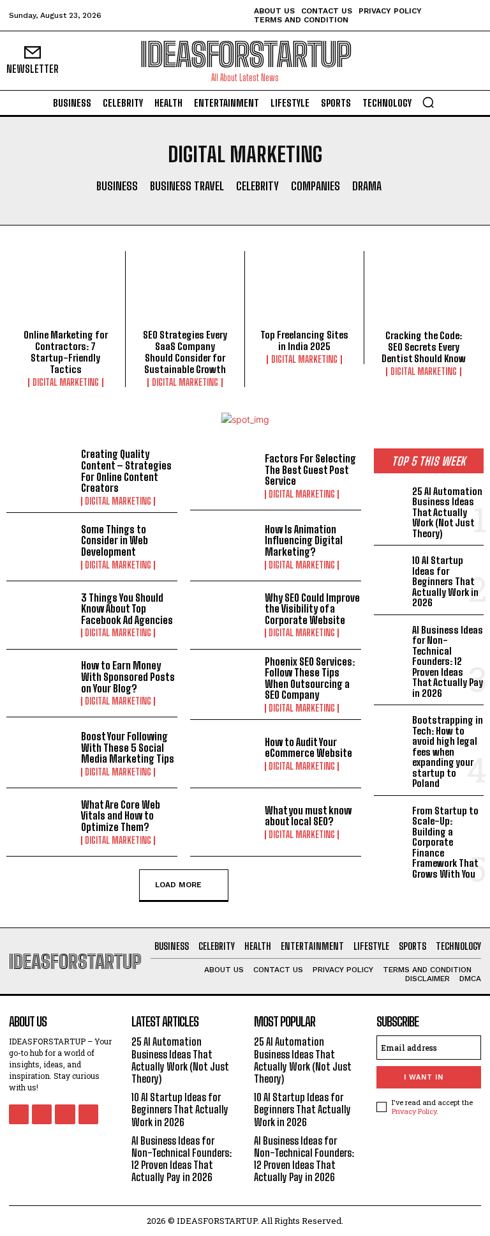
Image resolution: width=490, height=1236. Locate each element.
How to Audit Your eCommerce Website (308, 747)
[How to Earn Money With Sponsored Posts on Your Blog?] (40, 683)
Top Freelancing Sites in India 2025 (304, 340)
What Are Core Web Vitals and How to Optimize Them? (120, 815)
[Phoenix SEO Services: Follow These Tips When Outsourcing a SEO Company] (224, 683)
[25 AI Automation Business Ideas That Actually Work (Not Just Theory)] (390, 497)
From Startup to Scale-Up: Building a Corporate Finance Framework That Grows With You (445, 842)
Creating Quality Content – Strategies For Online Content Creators (126, 471)
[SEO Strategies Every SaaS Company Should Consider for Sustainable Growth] (185, 293)
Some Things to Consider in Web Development (114, 540)
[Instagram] (42, 1114)
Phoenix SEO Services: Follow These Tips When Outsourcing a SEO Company (310, 678)
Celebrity (257, 186)
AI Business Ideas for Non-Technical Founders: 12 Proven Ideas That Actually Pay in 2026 (447, 661)
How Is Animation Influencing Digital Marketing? (304, 540)
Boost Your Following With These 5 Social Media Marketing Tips (127, 747)
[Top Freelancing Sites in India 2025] (304, 293)
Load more (178, 884)
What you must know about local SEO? (308, 816)
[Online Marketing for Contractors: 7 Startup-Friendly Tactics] (66, 293)
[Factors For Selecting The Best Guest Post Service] (224, 475)
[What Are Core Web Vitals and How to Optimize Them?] (40, 822)
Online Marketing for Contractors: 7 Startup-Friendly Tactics (66, 352)
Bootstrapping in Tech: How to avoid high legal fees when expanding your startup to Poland (447, 751)
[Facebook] (19, 1114)
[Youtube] (88, 1114)
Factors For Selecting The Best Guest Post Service (310, 469)
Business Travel (187, 186)
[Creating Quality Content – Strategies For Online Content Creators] (40, 475)
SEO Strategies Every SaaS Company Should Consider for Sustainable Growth (185, 352)
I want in (423, 1077)
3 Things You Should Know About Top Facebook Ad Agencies (127, 608)
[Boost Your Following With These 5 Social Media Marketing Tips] (40, 753)
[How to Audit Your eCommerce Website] (224, 753)
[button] (428, 102)
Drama (367, 186)
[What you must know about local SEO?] (224, 822)
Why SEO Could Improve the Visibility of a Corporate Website (312, 608)
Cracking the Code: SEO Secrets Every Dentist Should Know (424, 347)
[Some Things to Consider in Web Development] (40, 546)
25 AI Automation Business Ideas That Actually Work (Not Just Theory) (447, 512)
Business (117, 186)
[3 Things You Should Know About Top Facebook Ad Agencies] (40, 615)
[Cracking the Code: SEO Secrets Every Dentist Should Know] (424, 294)
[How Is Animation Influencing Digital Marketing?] (224, 546)
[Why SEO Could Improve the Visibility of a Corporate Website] (224, 615)
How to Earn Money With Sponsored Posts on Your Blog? (128, 676)
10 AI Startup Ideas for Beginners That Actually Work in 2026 (445, 581)
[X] (65, 1114)
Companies (315, 186)
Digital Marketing (66, 382)
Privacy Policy (414, 1111)
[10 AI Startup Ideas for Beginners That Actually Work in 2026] (390, 566)
